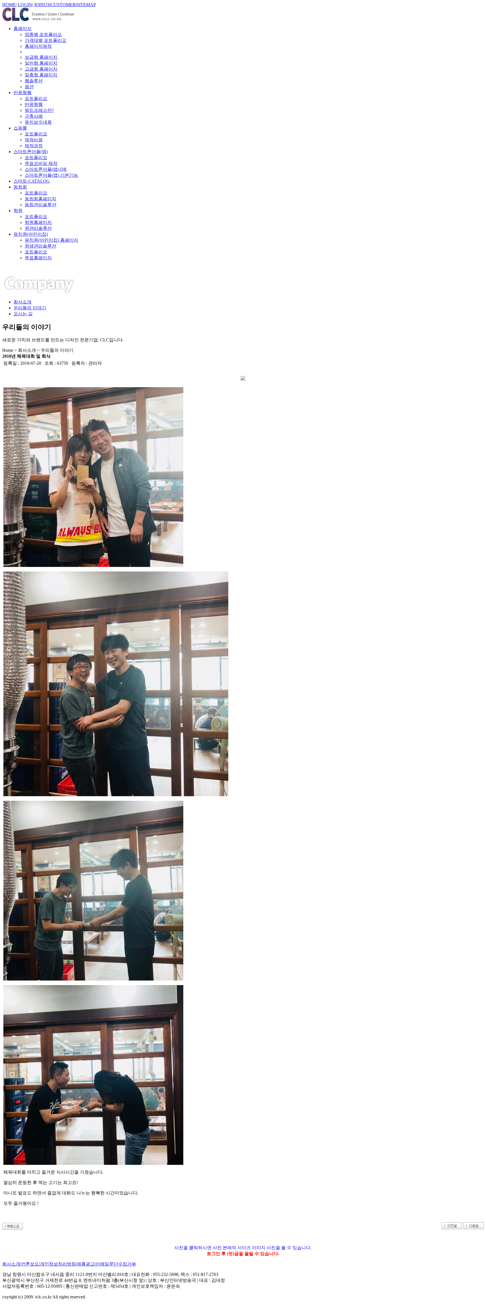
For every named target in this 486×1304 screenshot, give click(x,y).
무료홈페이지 (38, 257)
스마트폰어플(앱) (31, 151)
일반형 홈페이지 (41, 63)
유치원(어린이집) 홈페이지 (51, 240)
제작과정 (34, 145)
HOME (9, 4)
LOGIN (25, 4)
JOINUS (42, 4)
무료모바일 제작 (41, 163)
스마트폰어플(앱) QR (46, 169)
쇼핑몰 (20, 128)
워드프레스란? (39, 110)
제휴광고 (86, 1264)
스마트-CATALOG (32, 181)
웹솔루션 (34, 80)
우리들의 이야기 (30, 307)
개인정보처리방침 (58, 1264)
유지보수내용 (38, 122)
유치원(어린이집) (31, 234)
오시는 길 (23, 313)
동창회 (20, 187)
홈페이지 (23, 28)
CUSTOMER (63, 4)
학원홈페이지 (38, 222)
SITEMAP (86, 4)
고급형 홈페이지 (41, 69)
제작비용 (34, 139)
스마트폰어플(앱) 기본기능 (51, 175)
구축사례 (34, 116)
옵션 (29, 86)
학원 (18, 210)
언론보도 (30, 1264)
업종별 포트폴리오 (43, 34)
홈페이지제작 (38, 46)
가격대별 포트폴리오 (45, 40)
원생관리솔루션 (40, 246)
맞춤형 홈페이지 (41, 74)
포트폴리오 (36, 98)
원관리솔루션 (38, 228)
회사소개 (23, 302)
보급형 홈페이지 (41, 57)
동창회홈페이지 (40, 198)
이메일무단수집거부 (116, 1264)
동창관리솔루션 (40, 204)
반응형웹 (23, 92)
